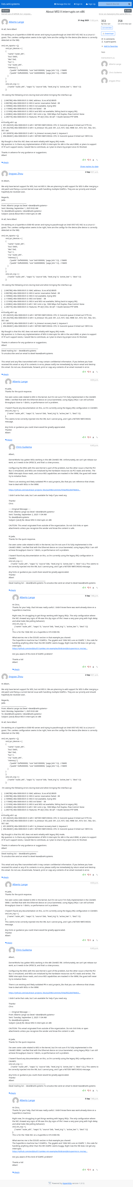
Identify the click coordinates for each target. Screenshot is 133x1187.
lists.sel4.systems (10, 4)
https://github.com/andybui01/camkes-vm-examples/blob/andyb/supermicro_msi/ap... (50, 648)
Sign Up (91, 4)
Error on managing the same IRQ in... (115, 14)
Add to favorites (111, 46)
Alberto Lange (16, 21)
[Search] (129, 4)
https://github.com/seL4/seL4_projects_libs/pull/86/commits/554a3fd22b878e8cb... (44, 490)
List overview (107, 28)
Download (109, 33)
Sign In (79, 4)
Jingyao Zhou (16, 173)
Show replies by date (89, 166)
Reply (6, 162)
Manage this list (63, 4)
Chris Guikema (24, 447)
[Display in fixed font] (93, 160)
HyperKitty (67, 1183)
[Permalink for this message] (97, 160)
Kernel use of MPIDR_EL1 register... (16, 14)
